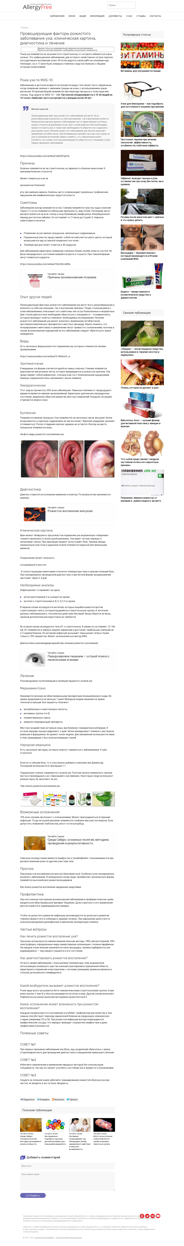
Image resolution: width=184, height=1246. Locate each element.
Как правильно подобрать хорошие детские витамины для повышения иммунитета (55, 1140)
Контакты (155, 16)
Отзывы (141, 16)
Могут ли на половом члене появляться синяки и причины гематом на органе (102, 1140)
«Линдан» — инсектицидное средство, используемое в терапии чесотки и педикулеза (142, 352)
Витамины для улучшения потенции (141, 71)
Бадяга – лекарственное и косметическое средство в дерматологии (136, 294)
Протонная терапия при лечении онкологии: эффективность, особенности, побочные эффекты (139, 142)
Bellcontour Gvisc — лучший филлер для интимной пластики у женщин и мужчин (140, 423)
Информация (97, 16)
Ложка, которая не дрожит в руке (140, 387)
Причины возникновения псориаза (72, 277)
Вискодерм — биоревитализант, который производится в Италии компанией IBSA (139, 256)
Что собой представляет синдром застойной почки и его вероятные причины (140, 462)
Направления (57, 16)
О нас (129, 16)
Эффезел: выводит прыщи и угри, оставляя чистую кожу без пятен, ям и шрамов (142, 181)
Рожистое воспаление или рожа (70, 511)
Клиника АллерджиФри (44, 1238)
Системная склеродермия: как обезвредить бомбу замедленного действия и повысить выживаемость (79, 1142)
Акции (82, 16)
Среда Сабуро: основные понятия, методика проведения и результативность (78, 841)
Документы (115, 16)
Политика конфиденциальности (69, 1238)
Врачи (72, 16)
